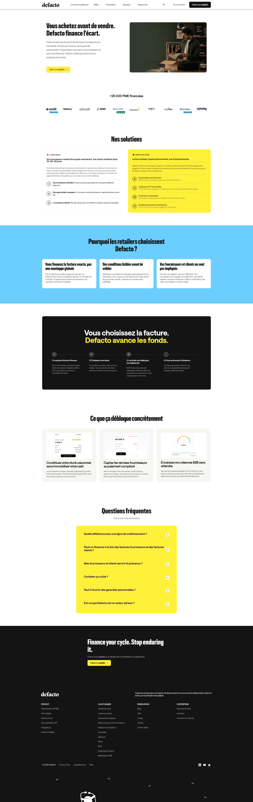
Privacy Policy (64, 765)
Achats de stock (104, 709)
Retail (100, 741)
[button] (97, 5)
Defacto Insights (47, 732)
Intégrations (46, 727)
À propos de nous (184, 709)
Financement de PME (50, 709)
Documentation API (49, 723)
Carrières (180, 713)
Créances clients (105, 713)
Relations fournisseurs (107, 727)
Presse (140, 718)
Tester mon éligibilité (200, 5)
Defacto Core (46, 718)
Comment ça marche (185, 718)
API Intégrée (46, 713)
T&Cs (91, 765)
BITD (100, 746)
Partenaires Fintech (106, 751)
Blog (139, 709)
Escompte (102, 732)
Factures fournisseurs (107, 718)
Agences (101, 737)
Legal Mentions (80, 765)
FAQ (139, 713)
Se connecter (179, 5)
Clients (140, 723)
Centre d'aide (142, 727)
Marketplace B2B (105, 756)
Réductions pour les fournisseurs (111, 723)
